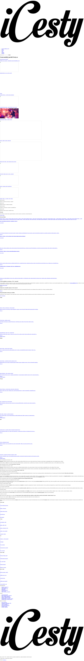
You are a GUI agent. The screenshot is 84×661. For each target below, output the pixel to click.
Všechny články (2, 215)
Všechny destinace (2, 336)
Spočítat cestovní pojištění (3, 285)
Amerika (3, 52)
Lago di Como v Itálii (5, 594)
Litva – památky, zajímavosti (6, 596)
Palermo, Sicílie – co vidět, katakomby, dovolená (57, 218)
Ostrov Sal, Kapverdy (5, 590)
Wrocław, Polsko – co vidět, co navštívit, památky (7, 218)
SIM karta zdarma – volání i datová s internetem (33, 218)
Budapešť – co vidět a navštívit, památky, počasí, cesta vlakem (52, 219)
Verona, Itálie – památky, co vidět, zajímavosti (20, 218)
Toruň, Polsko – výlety (5, 588)
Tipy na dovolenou (2, 295)
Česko (3, 49)
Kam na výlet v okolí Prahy (5, 605)
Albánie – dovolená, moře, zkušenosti (45, 218)
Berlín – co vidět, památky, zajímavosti (69, 218)
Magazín (3, 53)
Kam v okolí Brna (4, 602)
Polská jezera (3, 589)
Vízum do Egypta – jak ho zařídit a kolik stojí (37, 219)
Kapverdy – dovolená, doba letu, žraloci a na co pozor (69, 219)
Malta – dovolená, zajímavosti (6, 591)
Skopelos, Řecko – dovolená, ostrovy (7, 599)
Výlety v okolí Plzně (4, 604)
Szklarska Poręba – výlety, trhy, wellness (7, 598)
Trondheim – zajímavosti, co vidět (6, 603)
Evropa (3, 50)
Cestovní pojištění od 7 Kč (5, 48)
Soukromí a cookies (4, 606)
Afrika (3, 51)
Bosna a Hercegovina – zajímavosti (7, 595)
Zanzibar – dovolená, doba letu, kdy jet (11, 219)
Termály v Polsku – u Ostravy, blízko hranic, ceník (24, 219)
